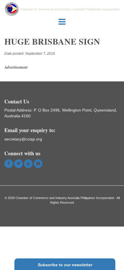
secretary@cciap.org (23, 139)
